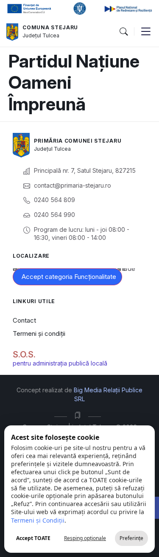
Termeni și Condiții (37, 520)
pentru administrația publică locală (60, 363)
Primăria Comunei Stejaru (77, 141)
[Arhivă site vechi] (79, 415)
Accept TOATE (33, 538)
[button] (123, 32)
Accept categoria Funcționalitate (69, 277)
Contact (24, 320)
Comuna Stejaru (50, 27)
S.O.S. (24, 354)
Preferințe (131, 538)
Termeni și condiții (39, 333)
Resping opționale (85, 538)
